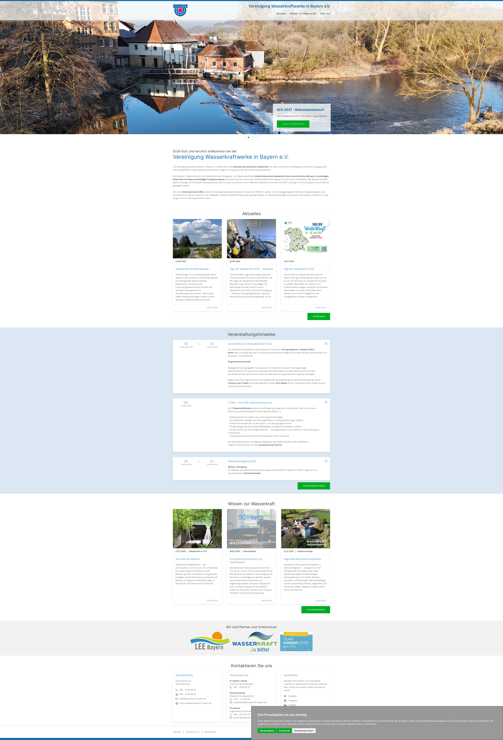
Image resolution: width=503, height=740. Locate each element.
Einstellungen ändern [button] (304, 731)
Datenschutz (193, 732)
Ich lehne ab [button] (284, 731)
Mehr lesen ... (213, 307)
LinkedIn (292, 705)
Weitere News (319, 316)
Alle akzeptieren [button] (267, 731)
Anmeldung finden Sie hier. (270, 445)
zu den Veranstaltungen (314, 486)
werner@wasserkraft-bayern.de (248, 717)
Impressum (210, 732)
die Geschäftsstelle (252, 473)
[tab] (245, 137)
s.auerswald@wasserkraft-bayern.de (250, 702)
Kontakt (177, 732)
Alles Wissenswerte (316, 610)
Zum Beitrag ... (213, 601)
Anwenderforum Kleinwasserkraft (256, 349)
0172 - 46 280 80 (242, 699)
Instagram (292, 700)
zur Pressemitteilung (271, 124)
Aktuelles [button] (281, 13)
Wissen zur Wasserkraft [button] (303, 13)
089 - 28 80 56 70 (242, 687)
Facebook (292, 696)
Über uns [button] (325, 13)
